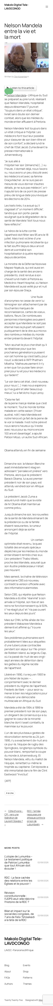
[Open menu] (47, 6)
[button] (8, 91)
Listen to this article (22, 88)
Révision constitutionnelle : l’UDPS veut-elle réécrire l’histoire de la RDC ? (19, 897)
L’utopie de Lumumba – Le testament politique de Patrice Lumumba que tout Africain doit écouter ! (18, 862)
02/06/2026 (43, 862)
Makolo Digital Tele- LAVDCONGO (16, 6)
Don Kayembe (20, 76)
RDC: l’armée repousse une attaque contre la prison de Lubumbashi (36, 817)
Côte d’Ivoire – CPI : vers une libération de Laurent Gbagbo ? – (13, 817)
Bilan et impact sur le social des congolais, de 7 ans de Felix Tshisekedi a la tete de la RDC (19, 915)
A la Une (10, 793)
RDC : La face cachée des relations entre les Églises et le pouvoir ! (18, 880)
